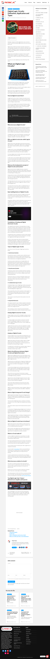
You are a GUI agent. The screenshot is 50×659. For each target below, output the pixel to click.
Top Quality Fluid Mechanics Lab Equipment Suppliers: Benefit (25, 613)
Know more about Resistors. (26, 475)
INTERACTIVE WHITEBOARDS (40, 59)
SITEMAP (27, 635)
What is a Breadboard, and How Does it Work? (18, 535)
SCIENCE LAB (38, 19)
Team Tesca (10, 17)
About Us (30, 2)
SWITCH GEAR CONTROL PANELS (41, 44)
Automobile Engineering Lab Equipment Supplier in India (12, 613)
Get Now (18, 528)
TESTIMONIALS (28, 641)
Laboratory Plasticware (17, 631)
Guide (22, 610)
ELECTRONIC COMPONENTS (40, 29)
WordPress (31, 657)
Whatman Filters (16, 633)
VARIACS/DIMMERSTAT (39, 51)
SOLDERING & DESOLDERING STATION (40, 49)
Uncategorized (9, 594)
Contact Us (39, 2)
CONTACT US (28, 643)
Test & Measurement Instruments (17, 640)
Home (26, 2)
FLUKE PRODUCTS (39, 55)
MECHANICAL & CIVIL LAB (40, 21)
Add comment (20, 17)
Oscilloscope (12, 533)
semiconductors (17, 449)
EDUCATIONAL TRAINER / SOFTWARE (41, 12)
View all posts (14, 547)
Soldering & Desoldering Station (18, 643)
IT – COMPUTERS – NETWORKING (41, 46)
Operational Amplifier (13, 532)
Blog (34, 2)
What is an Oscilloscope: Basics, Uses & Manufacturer (19, 536)
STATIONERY (38, 27)
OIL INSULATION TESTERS (40, 53)
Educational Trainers (17, 637)
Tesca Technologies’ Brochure (12, 528)
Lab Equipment (23, 594)
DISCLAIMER (28, 639)
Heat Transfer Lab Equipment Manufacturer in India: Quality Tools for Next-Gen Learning (26, 598)
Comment (9, 563)
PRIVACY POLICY (28, 633)
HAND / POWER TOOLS (39, 25)
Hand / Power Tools (17, 645)
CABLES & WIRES (38, 42)
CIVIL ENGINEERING (39, 23)
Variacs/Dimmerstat (17, 629)
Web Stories (44, 2)
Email (16, 575)
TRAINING (27, 637)
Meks (26, 657)
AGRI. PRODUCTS (38, 31)
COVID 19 (37, 10)
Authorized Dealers (17, 647)
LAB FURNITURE (38, 57)
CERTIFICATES (28, 629)
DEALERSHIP (28, 631)
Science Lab (16, 635)
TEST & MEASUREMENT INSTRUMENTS (39, 15)
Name (8, 575)
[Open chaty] (47, 656)
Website (24, 575)
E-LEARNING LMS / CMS (39, 17)
